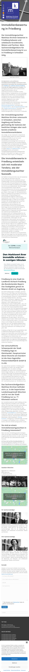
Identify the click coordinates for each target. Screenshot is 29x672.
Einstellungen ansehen (14, 667)
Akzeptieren (15, 659)
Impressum (23, 670)
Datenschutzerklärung (15, 670)
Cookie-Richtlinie (6, 670)
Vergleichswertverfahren (10, 108)
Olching (20, 417)
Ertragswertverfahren (19, 106)
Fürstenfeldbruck (11, 412)
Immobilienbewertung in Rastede (8, 639)
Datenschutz (16, 602)
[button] (27, 642)
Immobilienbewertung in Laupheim (8, 634)
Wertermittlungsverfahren (8, 105)
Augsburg (5, 122)
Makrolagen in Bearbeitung (7, 624)
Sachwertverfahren (6, 106)
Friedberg (6, 85)
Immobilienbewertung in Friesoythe (8, 635)
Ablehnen (14, 663)
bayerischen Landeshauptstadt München (13, 390)
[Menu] (26, 1)
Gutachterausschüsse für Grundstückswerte (10, 627)
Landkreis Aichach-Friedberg (17, 85)
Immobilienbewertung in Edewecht (8, 637)
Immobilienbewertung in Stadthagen (9, 638)
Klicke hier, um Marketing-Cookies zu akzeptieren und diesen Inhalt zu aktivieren (14, 455)
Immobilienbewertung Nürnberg (8, 626)
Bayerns (9, 148)
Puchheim (3, 418)
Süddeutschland (16, 148)
